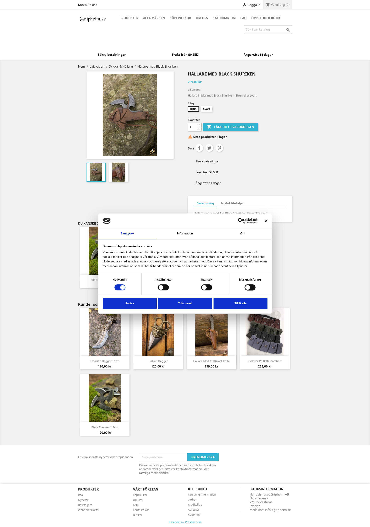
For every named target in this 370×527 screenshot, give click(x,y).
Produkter (128, 18)
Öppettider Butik (265, 18)
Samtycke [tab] (127, 233)
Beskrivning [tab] (205, 203)
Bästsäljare (85, 505)
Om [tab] (242, 233)
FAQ (243, 18)
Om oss (202, 18)
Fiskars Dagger (158, 361)
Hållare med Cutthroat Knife (211, 361)
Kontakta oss (87, 5)
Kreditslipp (195, 504)
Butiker (137, 515)
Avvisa (129, 303)
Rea (80, 495)
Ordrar (192, 499)
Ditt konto (197, 489)
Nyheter (83, 500)
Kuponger (194, 514)
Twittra (209, 148)
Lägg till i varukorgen (230, 127)
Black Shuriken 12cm (104, 427)
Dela (199, 148)
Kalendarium (224, 18)
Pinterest (219, 148)
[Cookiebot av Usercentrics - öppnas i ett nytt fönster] (241, 221)
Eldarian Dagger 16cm (104, 361)
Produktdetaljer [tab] (232, 203)
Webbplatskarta (88, 510)
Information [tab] (185, 233)
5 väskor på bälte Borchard (265, 361)
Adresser (193, 509)
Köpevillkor (180, 18)
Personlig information (202, 494)
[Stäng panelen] (266, 220)
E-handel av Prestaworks (185, 522)
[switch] (163, 287)
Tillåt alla (240, 303)
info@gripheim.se (278, 510)
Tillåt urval (185, 303)
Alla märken (154, 18)
